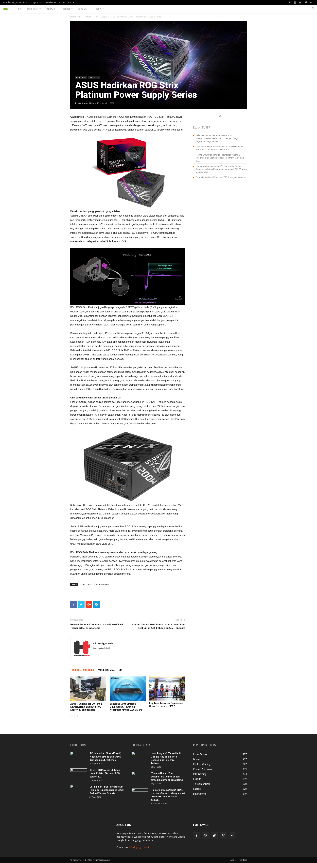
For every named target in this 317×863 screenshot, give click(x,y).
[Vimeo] (305, 2)
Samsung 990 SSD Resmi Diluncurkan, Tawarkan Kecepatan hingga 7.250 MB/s (126, 706)
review (98, 9)
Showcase (82, 9)
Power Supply (100, 16)
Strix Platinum (102, 584)
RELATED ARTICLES (83, 670)
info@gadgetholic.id (139, 847)
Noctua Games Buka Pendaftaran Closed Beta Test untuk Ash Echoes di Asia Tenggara (158, 626)
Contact (71, 2)
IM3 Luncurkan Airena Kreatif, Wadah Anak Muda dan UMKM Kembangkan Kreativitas (105, 756)
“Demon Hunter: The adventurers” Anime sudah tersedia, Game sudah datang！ (168, 776)
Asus (82, 584)
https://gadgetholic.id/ (101, 648)
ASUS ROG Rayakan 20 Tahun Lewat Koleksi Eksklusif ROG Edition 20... (104, 773)
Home (19, 9)
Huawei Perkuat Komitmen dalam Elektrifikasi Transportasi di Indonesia (96, 626)
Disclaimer (51, 2)
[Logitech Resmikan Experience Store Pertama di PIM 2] (167, 688)
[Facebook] (289, 2)
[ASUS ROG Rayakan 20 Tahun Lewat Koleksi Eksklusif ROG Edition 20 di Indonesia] (88, 688)
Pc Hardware (85, 16)
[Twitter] (300, 2)
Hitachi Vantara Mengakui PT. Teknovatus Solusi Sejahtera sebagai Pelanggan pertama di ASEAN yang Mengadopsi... (221, 169)
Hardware (51, 9)
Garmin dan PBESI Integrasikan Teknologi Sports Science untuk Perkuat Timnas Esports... (106, 790)
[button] (313, 9)
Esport (66, 9)
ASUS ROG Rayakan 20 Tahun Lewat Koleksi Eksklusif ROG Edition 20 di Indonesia (86, 706)
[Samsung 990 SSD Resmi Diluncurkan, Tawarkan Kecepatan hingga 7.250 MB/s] (128, 688)
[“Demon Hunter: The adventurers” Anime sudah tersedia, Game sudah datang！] (140, 776)
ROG (90, 584)
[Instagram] (294, 2)
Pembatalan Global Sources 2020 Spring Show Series (221, 177)
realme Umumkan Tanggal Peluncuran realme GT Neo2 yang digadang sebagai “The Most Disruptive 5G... (220, 158)
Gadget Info (32, 9)
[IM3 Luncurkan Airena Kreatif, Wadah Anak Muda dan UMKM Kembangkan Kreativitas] (78, 757)
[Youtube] (311, 2)
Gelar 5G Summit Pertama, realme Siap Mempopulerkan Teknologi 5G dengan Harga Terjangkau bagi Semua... (217, 138)
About (62, 2)
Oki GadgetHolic (86, 103)
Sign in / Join (38, 2)
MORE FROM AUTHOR (110, 670)
